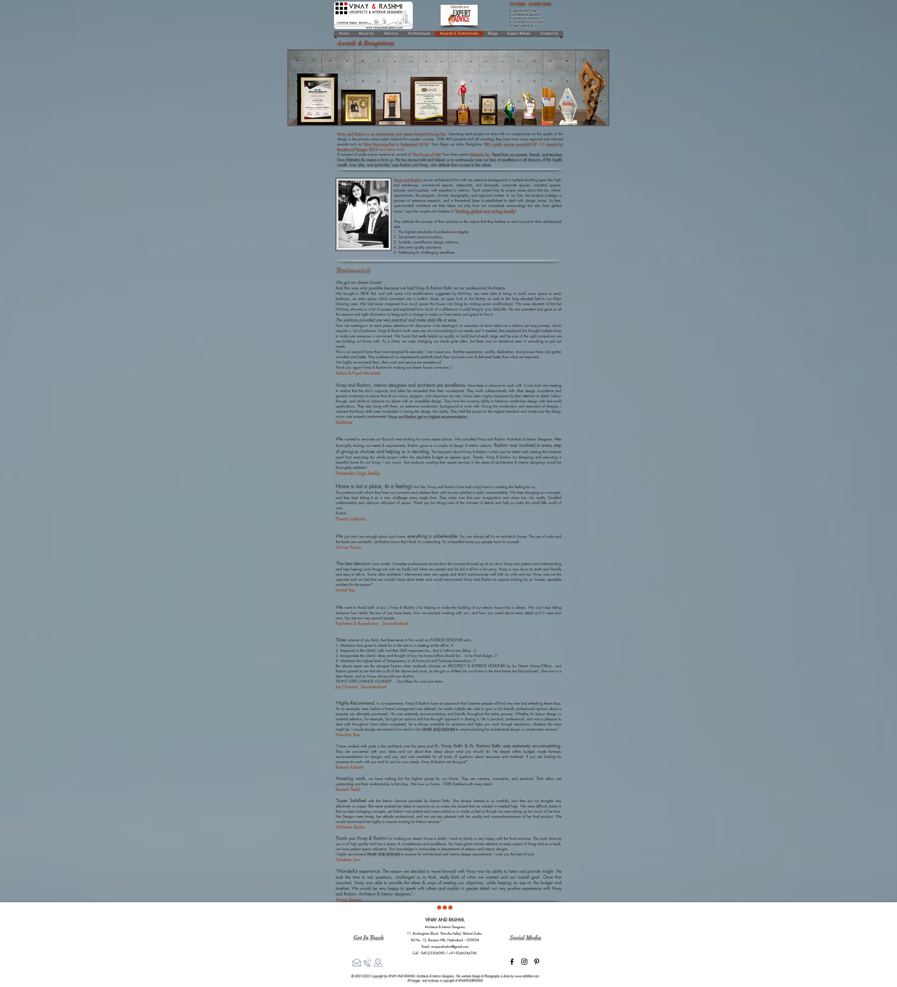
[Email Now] (356, 962)
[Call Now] (367, 962)
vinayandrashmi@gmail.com (450, 946)
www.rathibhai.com (526, 976)
